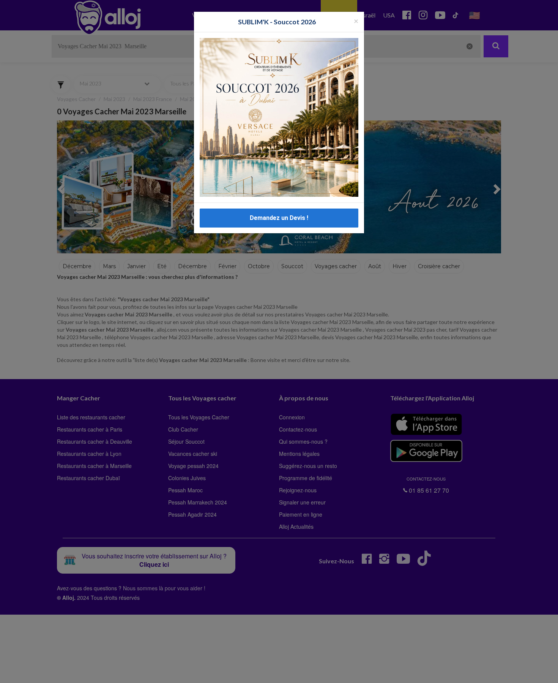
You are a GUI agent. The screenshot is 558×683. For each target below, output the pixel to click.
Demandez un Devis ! (279, 217)
